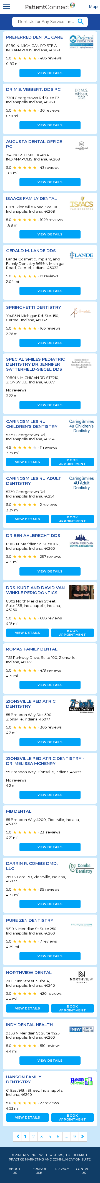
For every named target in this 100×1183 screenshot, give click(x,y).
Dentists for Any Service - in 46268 (47, 21)
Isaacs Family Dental (31, 198)
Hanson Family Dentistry (23, 1079)
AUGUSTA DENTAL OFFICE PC (34, 144)
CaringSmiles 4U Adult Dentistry (33, 481)
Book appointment (72, 462)
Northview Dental (29, 972)
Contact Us (83, 1170)
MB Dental (18, 811)
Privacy (62, 1169)
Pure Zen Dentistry (29, 920)
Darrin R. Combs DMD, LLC (32, 866)
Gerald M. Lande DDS (31, 250)
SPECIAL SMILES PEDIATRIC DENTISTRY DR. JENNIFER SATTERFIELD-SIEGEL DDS (35, 364)
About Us (15, 1170)
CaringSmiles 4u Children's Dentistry (32, 424)
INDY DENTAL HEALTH (29, 1024)
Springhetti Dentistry (33, 307)
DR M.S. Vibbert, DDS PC (33, 89)
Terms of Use (39, 1170)
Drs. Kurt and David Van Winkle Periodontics (35, 590)
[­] (6, 6)
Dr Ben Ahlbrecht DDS (33, 535)
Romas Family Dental (32, 649)
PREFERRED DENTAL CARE (34, 37)
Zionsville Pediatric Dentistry (31, 704)
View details (50, 73)
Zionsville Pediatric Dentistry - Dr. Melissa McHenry (45, 761)
